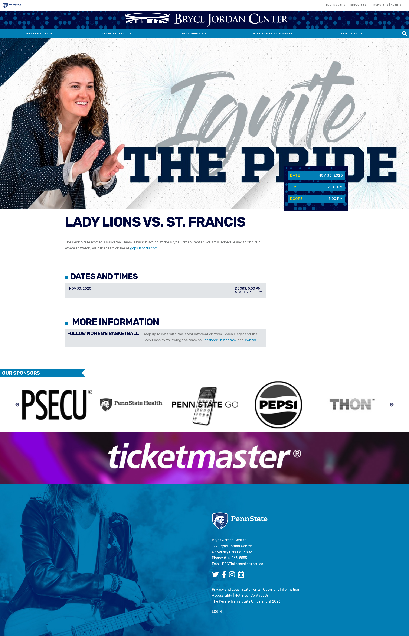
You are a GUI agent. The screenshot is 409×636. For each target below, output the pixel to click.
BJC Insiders (335, 4)
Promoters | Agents (387, 4)
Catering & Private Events (271, 33)
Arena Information (116, 33)
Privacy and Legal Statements (236, 589)
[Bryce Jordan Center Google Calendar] (242, 576)
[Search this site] (404, 33)
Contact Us (260, 595)
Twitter (250, 340)
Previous (17, 405)
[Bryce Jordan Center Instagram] (233, 576)
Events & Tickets (38, 33)
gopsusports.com (144, 248)
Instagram (227, 340)
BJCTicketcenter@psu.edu (243, 564)
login (217, 612)
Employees (358, 4)
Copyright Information (281, 589)
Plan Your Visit (194, 33)
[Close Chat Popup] (395, 36)
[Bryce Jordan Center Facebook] (225, 576)
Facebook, (211, 340)
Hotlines (241, 595)
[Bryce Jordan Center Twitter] (216, 576)
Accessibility (222, 595)
